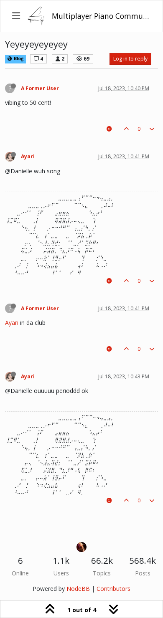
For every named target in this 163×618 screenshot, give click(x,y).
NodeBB (78, 589)
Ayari (28, 156)
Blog (18, 58)
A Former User (40, 88)
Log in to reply (130, 58)
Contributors (113, 589)
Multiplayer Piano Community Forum (101, 16)
